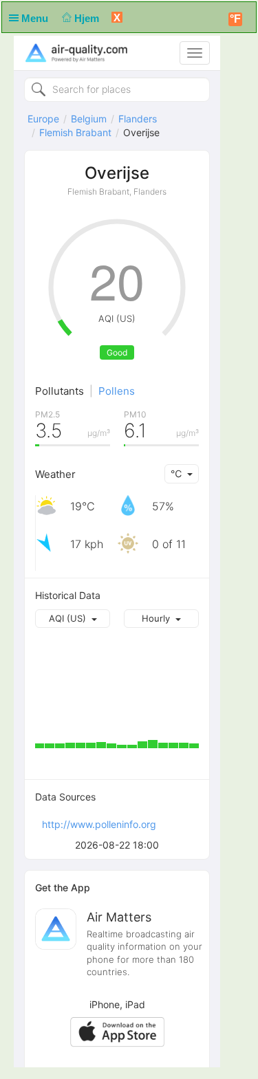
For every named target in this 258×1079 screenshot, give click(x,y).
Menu (36, 18)
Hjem (88, 18)
